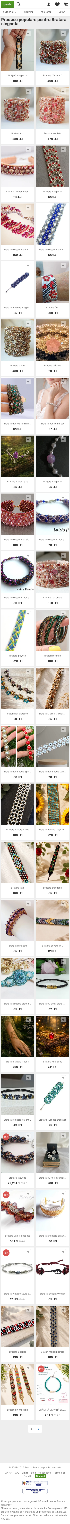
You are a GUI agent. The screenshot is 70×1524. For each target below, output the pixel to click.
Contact (40, 1476)
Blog (33, 1472)
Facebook (45, 1472)
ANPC (8, 1472)
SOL (16, 1472)
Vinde (25, 1472)
